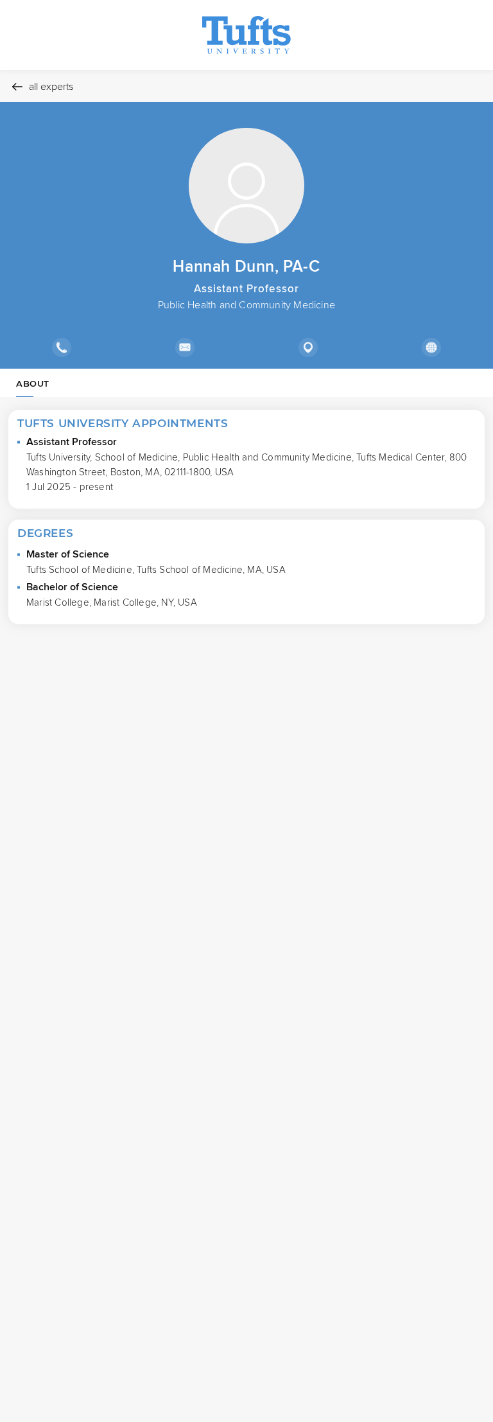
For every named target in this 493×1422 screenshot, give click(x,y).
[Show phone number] (61, 347)
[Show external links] (431, 347)
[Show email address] (184, 347)
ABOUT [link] (32, 383)
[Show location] (308, 347)
